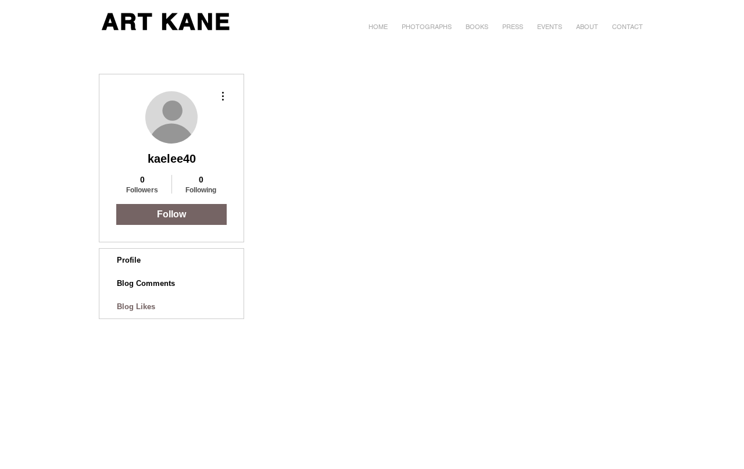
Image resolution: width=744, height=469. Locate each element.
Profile (129, 260)
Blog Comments (146, 283)
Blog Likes (136, 306)
